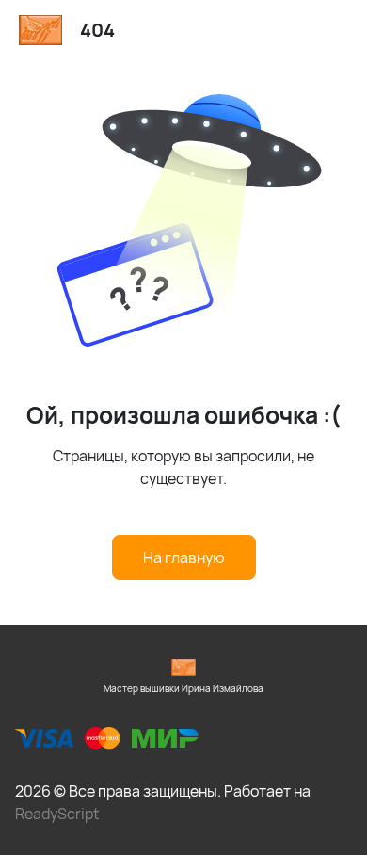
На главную (184, 557)
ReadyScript (57, 813)
